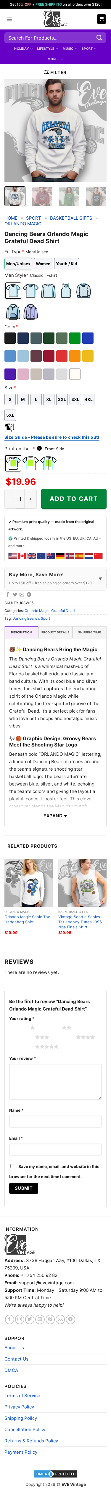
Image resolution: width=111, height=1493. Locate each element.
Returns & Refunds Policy (31, 1441)
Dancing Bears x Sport (31, 618)
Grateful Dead (63, 610)
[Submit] (99, 37)
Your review (22, 1058)
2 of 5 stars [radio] (50, 1027)
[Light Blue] (23, 356)
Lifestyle (45, 49)
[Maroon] (36, 356)
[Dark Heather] (36, 338)
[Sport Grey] (49, 374)
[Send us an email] (39, 1319)
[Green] (75, 338)
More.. (53, 59)
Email (16, 1138)
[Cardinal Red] (49, 356)
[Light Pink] (23, 374)
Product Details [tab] (55, 632)
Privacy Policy (19, 1407)
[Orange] (75, 356)
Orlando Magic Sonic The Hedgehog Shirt (27, 919)
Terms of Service (22, 1395)
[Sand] (36, 374)
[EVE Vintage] (19, 1244)
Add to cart (74, 498)
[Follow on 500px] (60, 1319)
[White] (75, 374)
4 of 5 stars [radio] (64, 1037)
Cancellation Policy (24, 1429)
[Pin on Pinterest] (29, 594)
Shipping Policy (20, 1418)
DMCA (11, 1370)
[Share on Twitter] (15, 594)
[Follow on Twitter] (29, 1319)
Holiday (21, 49)
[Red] (62, 356)
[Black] (10, 338)
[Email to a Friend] (22, 594)
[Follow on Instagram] (19, 1319)
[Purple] (10, 374)
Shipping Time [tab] (89, 632)
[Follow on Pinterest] (50, 1319)
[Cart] (101, 19)
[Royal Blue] (88, 338)
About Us (14, 1347)
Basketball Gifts (71, 218)
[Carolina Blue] (10, 356)
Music (68, 49)
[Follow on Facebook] (9, 1319)
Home (10, 218)
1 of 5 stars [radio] (18, 1027)
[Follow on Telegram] (70, 1319)
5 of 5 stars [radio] (23, 1046)
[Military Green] (62, 338)
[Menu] (9, 19)
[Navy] (23, 338)
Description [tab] (21, 632)
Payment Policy (20, 1452)
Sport (87, 49)
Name (16, 1110)
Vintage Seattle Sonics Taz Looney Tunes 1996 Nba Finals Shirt (80, 921)
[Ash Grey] (62, 374)
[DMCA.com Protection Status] (55, 1473)
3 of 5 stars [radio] (23, 1037)
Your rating (22, 1018)
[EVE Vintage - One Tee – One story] (55, 19)
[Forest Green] (49, 338)
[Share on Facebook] (8, 594)
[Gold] (88, 356)
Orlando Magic (22, 224)
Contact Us (16, 1359)
